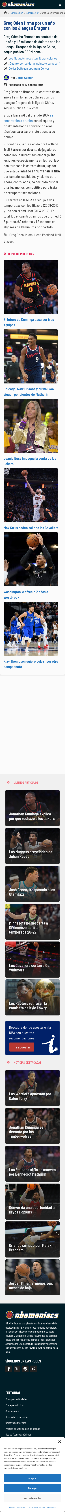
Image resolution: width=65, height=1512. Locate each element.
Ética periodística (14, 1405)
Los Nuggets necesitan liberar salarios (32, 58)
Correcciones (12, 1411)
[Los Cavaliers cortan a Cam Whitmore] (32, 960)
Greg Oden (16, 234)
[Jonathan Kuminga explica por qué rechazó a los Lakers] (32, 808)
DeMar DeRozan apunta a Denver (28, 68)
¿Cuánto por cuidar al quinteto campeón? (34, 63)
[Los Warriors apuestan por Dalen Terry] (32, 1088)
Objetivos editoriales (15, 1422)
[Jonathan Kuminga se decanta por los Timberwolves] (32, 1126)
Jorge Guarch (24, 78)
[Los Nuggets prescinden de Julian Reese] (32, 846)
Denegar (32, 1488)
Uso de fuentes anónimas (18, 1434)
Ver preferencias (32, 1498)
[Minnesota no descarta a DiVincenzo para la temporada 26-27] (32, 922)
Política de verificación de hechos (22, 1428)
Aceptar (32, 1478)
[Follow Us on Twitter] (17, 1369)
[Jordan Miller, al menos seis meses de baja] (32, 1277)
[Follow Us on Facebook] (8, 1369)
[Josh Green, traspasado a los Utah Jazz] (32, 884)
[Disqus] (32, 724)
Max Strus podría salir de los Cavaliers (31, 528)
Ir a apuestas (22, 1047)
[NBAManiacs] (18, 4)
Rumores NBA (16, 12)
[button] (59, 1441)
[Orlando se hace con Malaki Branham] (32, 1239)
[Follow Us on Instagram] (25, 1369)
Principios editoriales (16, 1399)
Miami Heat (33, 234)
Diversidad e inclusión (16, 1417)
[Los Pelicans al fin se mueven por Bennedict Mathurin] (32, 1164)
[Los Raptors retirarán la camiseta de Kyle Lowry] (32, 997)
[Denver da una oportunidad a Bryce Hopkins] (32, 1202)
